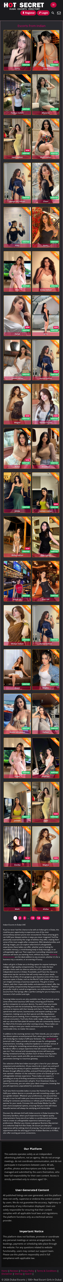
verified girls (51, 1038)
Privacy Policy (27, 1270)
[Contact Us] (59, 13)
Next (46, 918)
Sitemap (19, 1273)
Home (4, 1270)
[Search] (53, 13)
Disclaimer (6, 1273)
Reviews (14, 1270)
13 (32, 918)
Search (28, 1273)
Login (45, 12)
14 (38, 918)
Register (30, 12)
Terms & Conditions (47, 1270)
